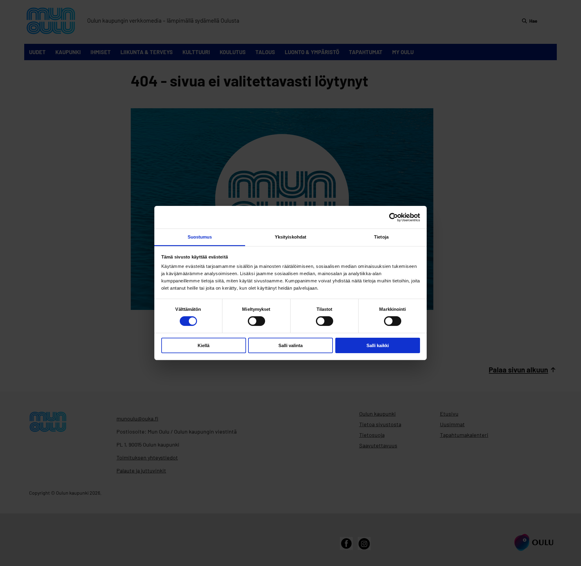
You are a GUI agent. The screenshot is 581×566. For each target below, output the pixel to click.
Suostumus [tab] (200, 236)
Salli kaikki (377, 345)
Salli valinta (290, 345)
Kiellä (203, 345)
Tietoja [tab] (381, 236)
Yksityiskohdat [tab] (290, 236)
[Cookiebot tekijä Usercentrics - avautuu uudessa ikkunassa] (393, 217)
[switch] (256, 321)
